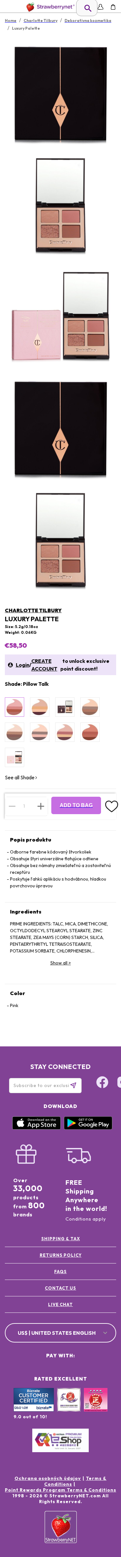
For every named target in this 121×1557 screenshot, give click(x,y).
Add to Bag (76, 805)
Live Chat (60, 1304)
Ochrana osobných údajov (48, 1478)
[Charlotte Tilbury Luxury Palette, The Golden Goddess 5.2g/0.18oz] (90, 707)
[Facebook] (102, 1083)
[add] (41, 806)
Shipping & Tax (60, 1238)
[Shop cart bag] (113, 7)
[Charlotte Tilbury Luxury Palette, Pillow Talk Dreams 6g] (14, 757)
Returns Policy (61, 1255)
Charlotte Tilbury (33, 610)
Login (22, 665)
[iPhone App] (36, 1128)
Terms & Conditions (75, 1481)
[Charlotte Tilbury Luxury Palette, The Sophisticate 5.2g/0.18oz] (14, 732)
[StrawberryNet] (49, 7)
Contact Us (60, 1288)
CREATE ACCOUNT (44, 665)
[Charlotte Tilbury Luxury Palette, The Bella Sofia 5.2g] (65, 707)
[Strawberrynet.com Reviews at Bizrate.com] (34, 1410)
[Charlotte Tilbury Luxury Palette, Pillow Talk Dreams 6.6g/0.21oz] (90, 732)
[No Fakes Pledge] (95, 1406)
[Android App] (88, 1128)
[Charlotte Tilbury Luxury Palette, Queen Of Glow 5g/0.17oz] (39, 707)
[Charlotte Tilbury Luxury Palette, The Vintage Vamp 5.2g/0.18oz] (65, 732)
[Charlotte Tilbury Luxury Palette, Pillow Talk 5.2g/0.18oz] (14, 707)
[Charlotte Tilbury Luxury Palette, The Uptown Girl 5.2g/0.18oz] (39, 732)
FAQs (60, 1271)
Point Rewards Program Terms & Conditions (60, 1490)
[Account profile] (100, 7)
